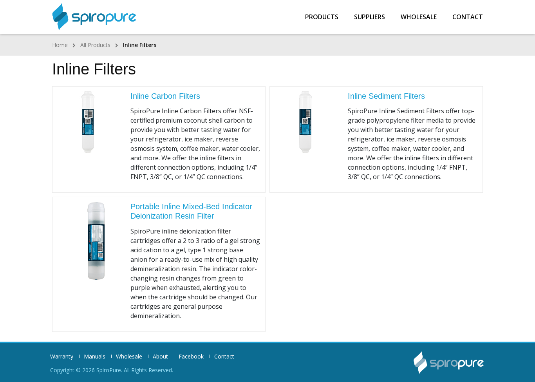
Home (60, 45)
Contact (467, 17)
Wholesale (419, 17)
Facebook (191, 356)
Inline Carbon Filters (165, 96)
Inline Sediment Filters (386, 96)
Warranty (61, 356)
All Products (95, 45)
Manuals (94, 356)
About (160, 356)
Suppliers (369, 17)
